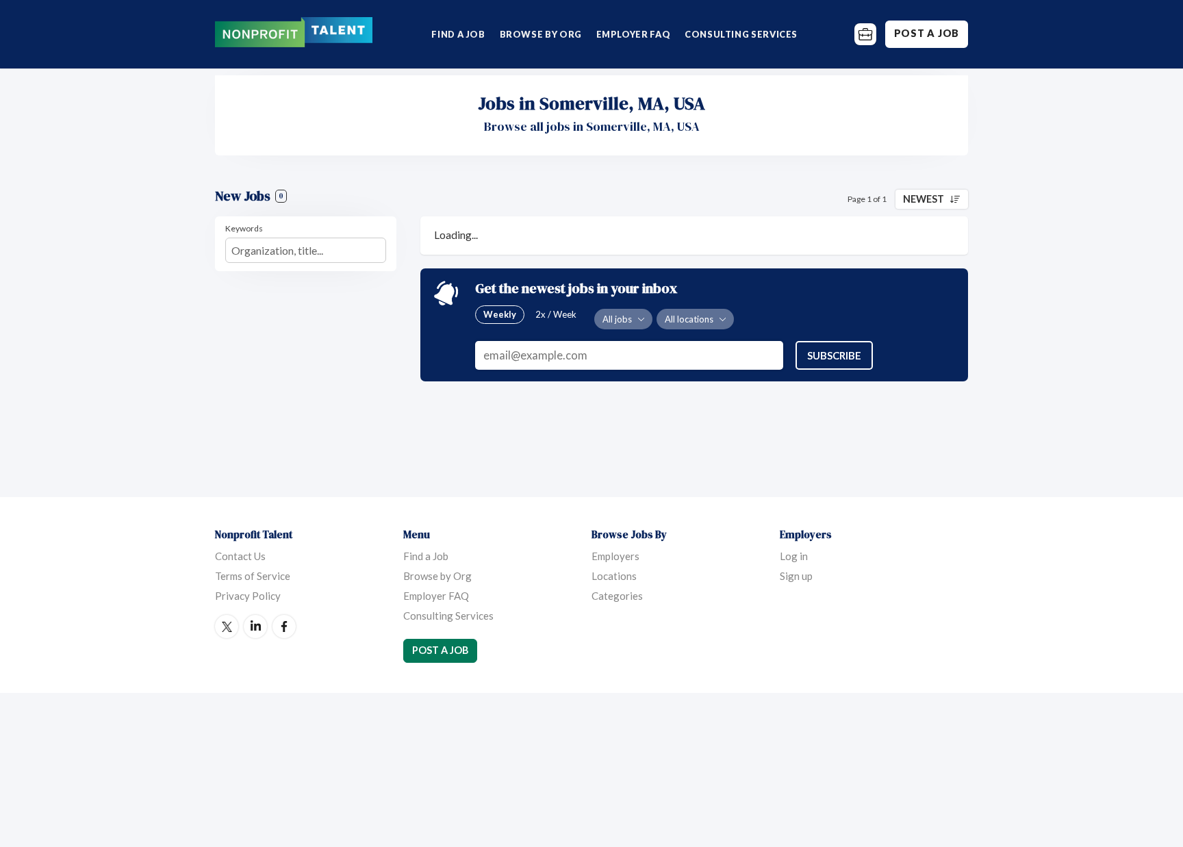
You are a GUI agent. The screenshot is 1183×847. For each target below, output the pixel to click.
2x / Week (555, 314)
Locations (614, 576)
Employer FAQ (633, 34)
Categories (617, 596)
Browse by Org (541, 34)
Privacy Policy (248, 596)
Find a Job (458, 34)
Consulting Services (741, 34)
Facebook (284, 626)
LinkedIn (255, 626)
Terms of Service (252, 576)
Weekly (499, 314)
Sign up (796, 576)
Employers (615, 556)
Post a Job (926, 33)
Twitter (226, 626)
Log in (794, 556)
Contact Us (240, 556)
